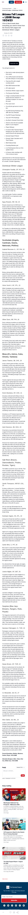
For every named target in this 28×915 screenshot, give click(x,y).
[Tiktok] (12, 905)
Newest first (20, 767)
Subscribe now (14, 63)
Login (11, 2)
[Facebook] (16, 905)
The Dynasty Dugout (6, 8)
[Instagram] (20, 905)
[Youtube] (8, 905)
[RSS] (23, 905)
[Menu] (23, 2)
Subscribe (18, 2)
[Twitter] (4, 905)
